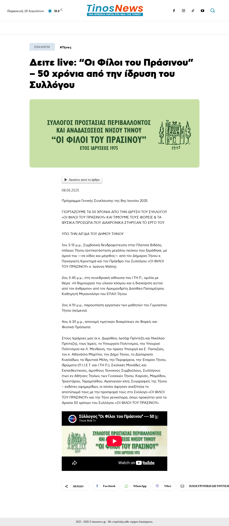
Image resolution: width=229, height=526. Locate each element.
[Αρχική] (8, 27)
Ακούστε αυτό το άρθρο (84, 179)
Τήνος (67, 47)
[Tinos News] (115, 10)
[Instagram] (183, 11)
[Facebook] (174, 11)
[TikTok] (193, 11)
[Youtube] (202, 11)
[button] (212, 10)
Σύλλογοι (42, 47)
